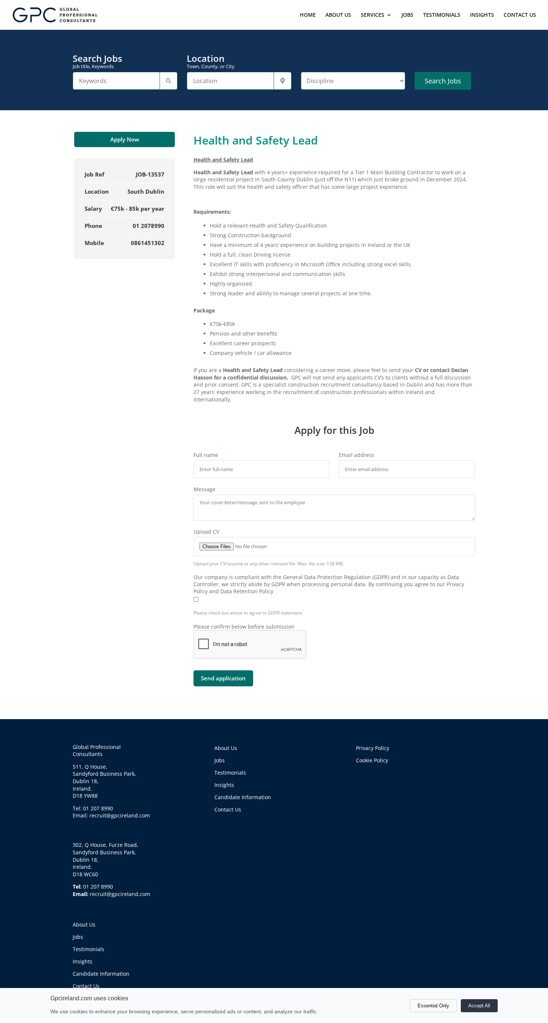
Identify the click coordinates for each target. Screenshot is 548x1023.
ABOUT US (338, 15)
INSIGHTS (482, 15)
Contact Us (86, 985)
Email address (356, 454)
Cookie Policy (372, 760)
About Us (84, 924)
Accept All (479, 1005)
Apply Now (124, 139)
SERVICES (372, 15)
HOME (308, 15)
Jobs (78, 936)
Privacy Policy (372, 748)
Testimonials (88, 949)
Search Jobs (97, 61)
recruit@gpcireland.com (120, 893)
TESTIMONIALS (441, 15)
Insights (82, 961)
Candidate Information (101, 973)
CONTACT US (520, 15)
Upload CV (206, 531)
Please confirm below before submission (244, 626)
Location (210, 61)
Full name (205, 454)
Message (204, 489)
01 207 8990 (98, 886)
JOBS (407, 15)
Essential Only (433, 1005)
